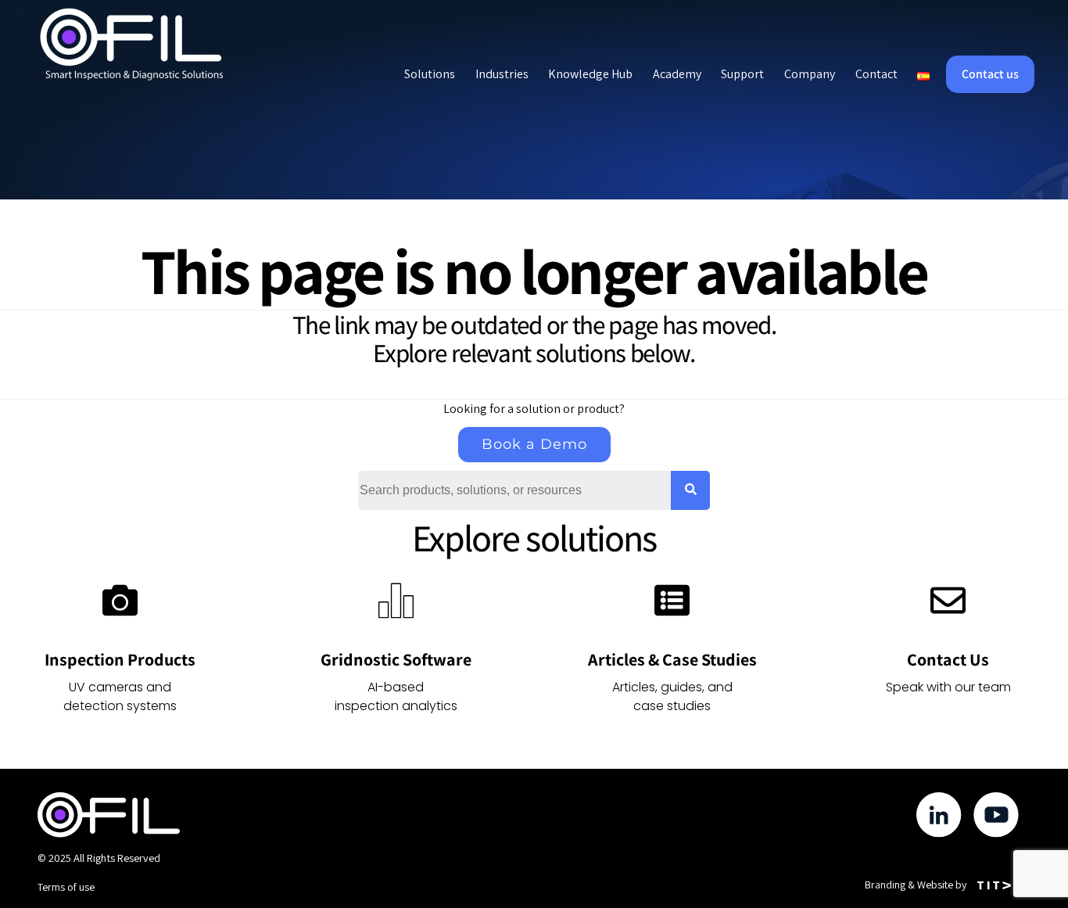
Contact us (990, 74)
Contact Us (948, 659)
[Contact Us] (948, 600)
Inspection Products (120, 659)
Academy (677, 74)
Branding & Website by (915, 884)
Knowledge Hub (590, 74)
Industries (502, 74)
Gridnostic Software (396, 659)
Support (742, 74)
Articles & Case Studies (672, 659)
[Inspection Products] (120, 600)
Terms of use (66, 887)
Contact (876, 74)
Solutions (429, 74)
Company (809, 74)
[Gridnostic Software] (396, 600)
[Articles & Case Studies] (672, 600)
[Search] (690, 490)
